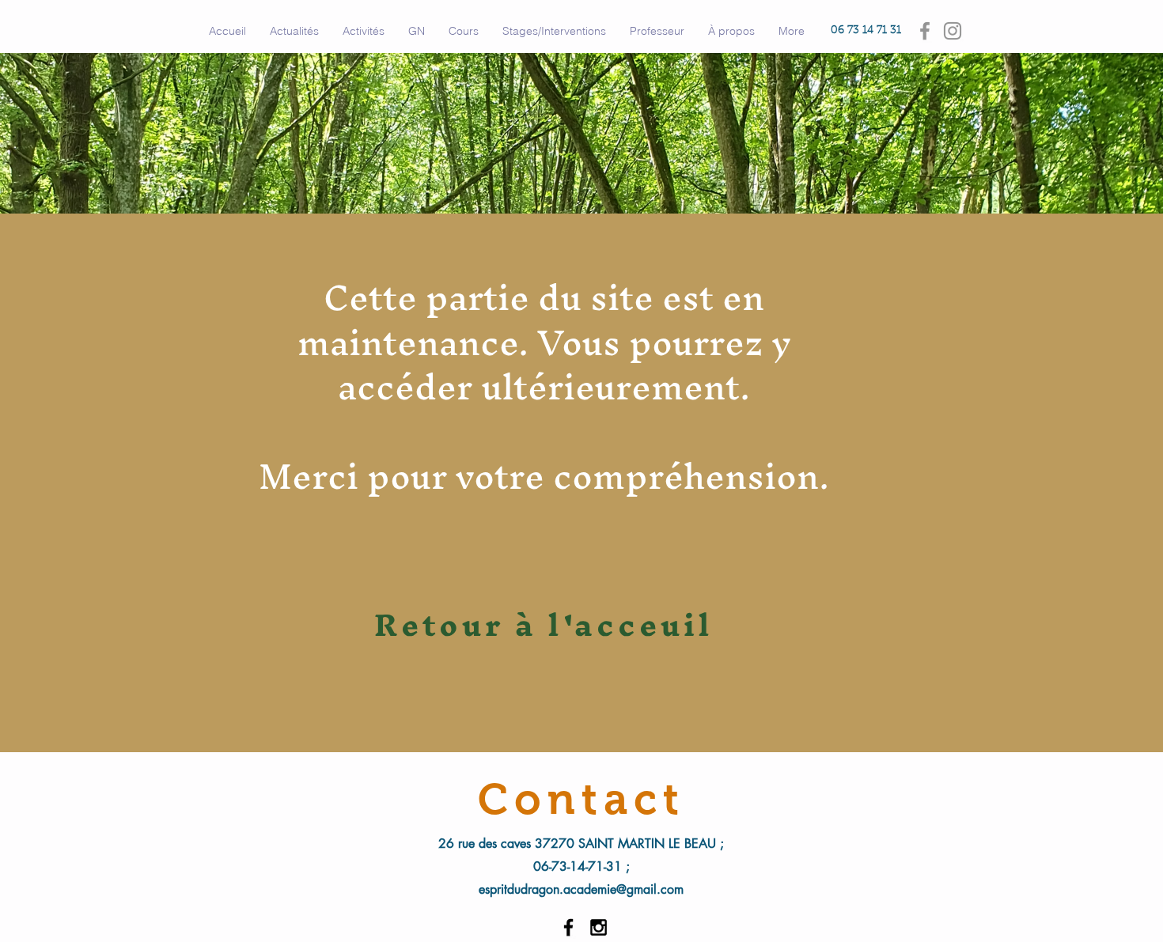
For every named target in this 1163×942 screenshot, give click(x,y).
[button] (363, 31)
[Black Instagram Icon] (598, 927)
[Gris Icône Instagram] (952, 31)
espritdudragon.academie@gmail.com (581, 889)
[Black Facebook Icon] (568, 927)
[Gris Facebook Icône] (925, 31)
